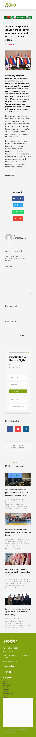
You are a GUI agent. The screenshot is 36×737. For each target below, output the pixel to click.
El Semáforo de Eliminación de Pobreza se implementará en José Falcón (18, 532)
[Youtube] (10, 672)
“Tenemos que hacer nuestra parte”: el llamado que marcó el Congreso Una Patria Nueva (16, 492)
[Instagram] (7, 672)
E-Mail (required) (11, 321)
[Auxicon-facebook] (5, 672)
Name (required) (11, 306)
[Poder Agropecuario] (11, 4)
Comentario (9, 266)
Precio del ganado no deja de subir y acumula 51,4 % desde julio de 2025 (17, 572)
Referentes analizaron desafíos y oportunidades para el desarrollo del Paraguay (17, 612)
